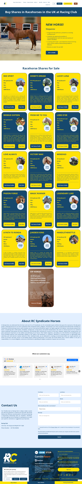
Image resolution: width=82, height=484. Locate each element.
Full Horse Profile (9, 107)
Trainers (24, 2)
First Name (40, 392)
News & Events (30, 2)
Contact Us (48, 4)
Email (39, 398)
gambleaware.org (46, 470)
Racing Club (4, 423)
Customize (8, 479)
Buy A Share (14, 482)
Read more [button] (6, 375)
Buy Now (21, 107)
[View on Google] (5, 367)
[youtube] (67, 475)
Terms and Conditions (55, 478)
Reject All (16, 479)
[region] (15, 475)
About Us (45, 2)
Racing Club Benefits (68, 482)
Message (40, 412)
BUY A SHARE (51, 52)
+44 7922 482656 (14, 428)
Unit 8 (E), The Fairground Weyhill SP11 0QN (12, 425)
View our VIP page (36, 303)
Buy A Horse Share (17, 2)
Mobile (61, 398)
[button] (3, 371)
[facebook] (61, 475)
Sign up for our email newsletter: (65, 451)
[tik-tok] (70, 475)
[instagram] (59, 475)
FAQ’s (49, 2)
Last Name (62, 392)
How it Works (41, 482)
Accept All (23, 479)
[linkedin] (72, 475)
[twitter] (64, 475)
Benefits (40, 2)
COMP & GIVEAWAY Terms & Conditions (70, 478)
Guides (35, 2)
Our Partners (38, 478)
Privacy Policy (45, 478)
